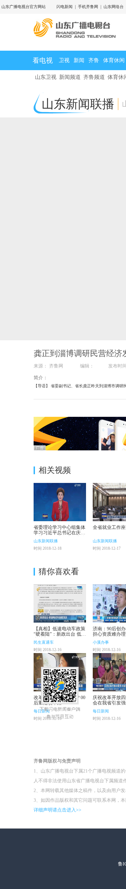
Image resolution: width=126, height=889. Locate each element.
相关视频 (55, 470)
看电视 (43, 60)
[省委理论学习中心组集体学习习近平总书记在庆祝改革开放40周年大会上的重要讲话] (60, 502)
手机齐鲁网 (88, 6)
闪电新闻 (64, 6)
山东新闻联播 (46, 541)
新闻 (79, 60)
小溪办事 (101, 642)
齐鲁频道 (94, 77)
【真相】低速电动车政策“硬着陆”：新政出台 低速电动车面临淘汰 (60, 634)
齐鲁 (93, 60)
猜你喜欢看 (59, 571)
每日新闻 (101, 711)
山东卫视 (45, 77)
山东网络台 (113, 6)
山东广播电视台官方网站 (23, 6)
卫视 (64, 60)
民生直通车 (44, 642)
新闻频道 (70, 77)
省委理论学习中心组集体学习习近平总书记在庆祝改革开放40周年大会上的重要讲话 (59, 535)
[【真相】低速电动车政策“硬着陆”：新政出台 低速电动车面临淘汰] (60, 603)
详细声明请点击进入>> (57, 809)
